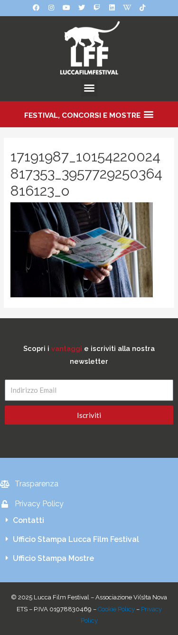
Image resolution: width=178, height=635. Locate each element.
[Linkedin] (112, 7)
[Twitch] (96, 7)
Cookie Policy (116, 609)
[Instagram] (51, 7)
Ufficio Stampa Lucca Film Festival (76, 539)
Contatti (28, 520)
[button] (89, 87)
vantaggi (66, 348)
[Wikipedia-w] (127, 7)
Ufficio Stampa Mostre (53, 558)
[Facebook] (36, 7)
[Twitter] (81, 7)
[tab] (89, 520)
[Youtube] (66, 7)
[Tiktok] (142, 7)
